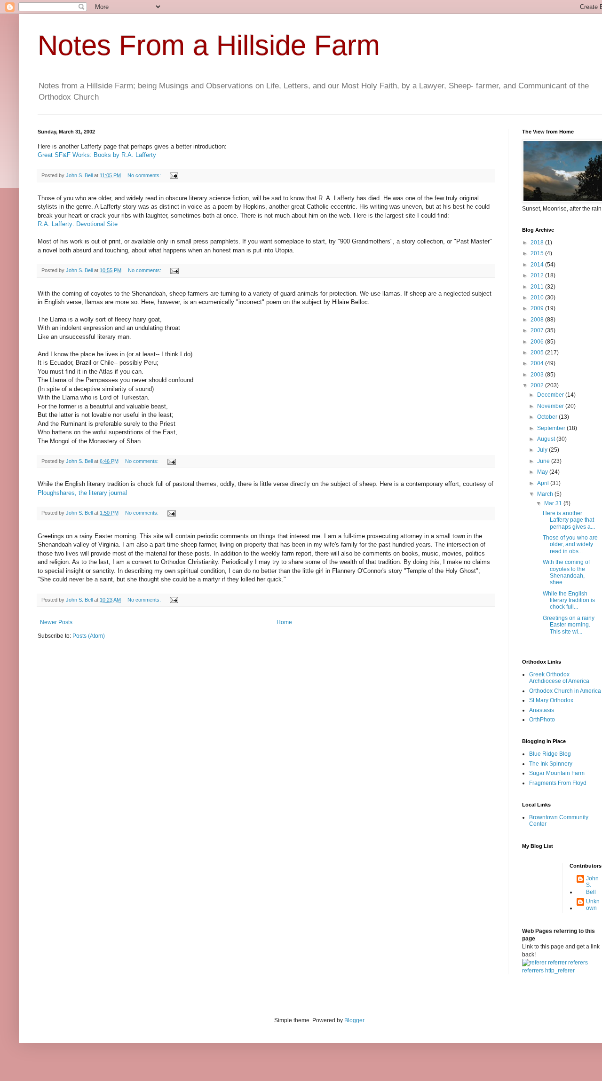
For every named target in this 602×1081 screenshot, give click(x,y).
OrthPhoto (542, 719)
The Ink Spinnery (550, 763)
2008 (538, 319)
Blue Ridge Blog (550, 754)
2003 (538, 374)
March (545, 494)
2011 (538, 286)
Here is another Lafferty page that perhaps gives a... (569, 520)
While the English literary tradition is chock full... (569, 600)
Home (284, 622)
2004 (538, 363)
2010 (538, 297)
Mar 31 (553, 503)
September (552, 428)
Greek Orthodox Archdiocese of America (559, 677)
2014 (538, 264)
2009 (538, 308)
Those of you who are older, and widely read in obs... (570, 544)
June (544, 461)
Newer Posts (56, 622)
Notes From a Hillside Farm (209, 45)
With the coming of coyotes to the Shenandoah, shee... (566, 572)
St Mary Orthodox (551, 700)
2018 (538, 242)
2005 (538, 352)
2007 (538, 330)
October (548, 417)
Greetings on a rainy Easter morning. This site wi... (568, 625)
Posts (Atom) (88, 636)
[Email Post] (173, 175)
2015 (538, 253)
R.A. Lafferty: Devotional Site (78, 223)
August (546, 439)
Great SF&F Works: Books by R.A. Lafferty (97, 154)
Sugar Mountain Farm (557, 773)
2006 (538, 341)
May (543, 472)
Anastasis (541, 710)
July (543, 449)
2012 (538, 275)
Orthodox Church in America (565, 691)
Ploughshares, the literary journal (82, 492)
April (543, 483)
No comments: (144, 175)
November (551, 406)
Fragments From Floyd (557, 783)
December (551, 395)
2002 (538, 385)
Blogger (354, 1020)
